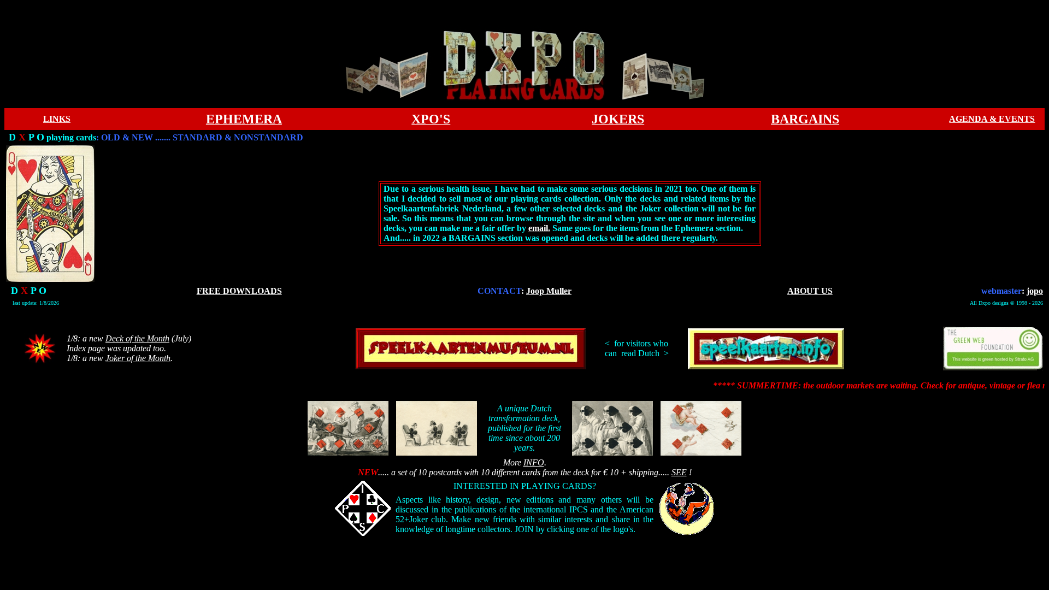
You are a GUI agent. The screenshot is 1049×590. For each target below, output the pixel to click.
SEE (679, 472)
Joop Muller (548, 291)
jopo (1035, 291)
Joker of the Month (137, 358)
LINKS (56, 118)
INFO (533, 462)
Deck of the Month (137, 338)
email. (539, 228)
